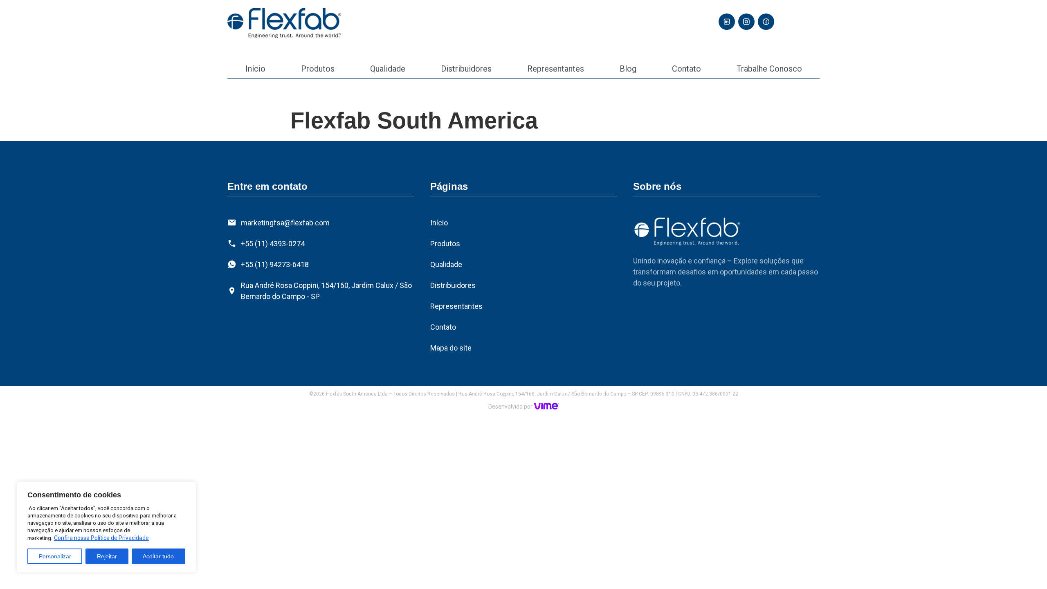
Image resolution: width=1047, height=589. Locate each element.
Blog (628, 69)
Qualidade (387, 69)
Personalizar (55, 556)
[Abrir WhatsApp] (1026, 568)
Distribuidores (466, 69)
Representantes (555, 69)
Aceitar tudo (158, 556)
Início (255, 69)
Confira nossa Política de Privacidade (101, 538)
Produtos (318, 69)
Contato (686, 69)
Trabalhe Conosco (769, 69)
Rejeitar (107, 556)
